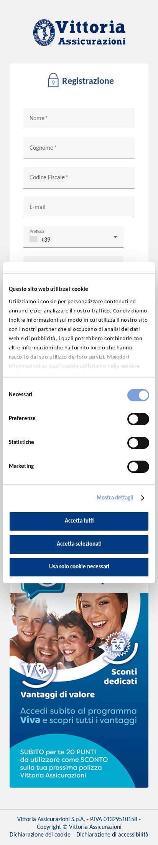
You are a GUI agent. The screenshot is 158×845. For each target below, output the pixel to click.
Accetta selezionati (79, 544)
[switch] (138, 419)
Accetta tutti (79, 521)
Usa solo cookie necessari (79, 567)
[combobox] (73, 240)
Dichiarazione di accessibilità (112, 835)
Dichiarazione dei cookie (40, 835)
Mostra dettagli (115, 498)
